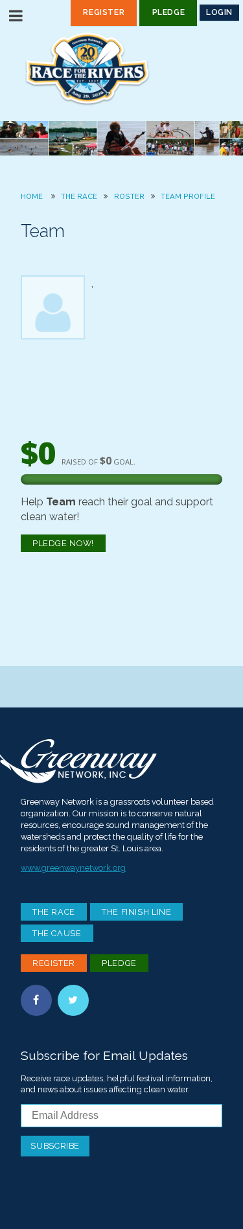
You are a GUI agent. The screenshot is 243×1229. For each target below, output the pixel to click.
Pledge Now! (63, 543)
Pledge (168, 12)
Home (32, 196)
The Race (79, 196)
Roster (129, 196)
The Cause (57, 933)
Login (219, 12)
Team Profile (188, 196)
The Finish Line (137, 912)
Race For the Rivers (122, 68)
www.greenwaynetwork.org (73, 868)
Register (103, 12)
